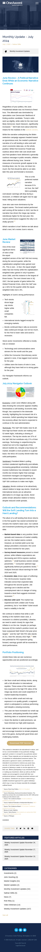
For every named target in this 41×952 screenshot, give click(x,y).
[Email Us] (25, 930)
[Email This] (32, 828)
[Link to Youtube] (20, 930)
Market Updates (11, 885)
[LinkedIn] (24, 828)
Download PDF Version (20, 743)
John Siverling (11, 877)
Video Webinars (12, 905)
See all (5, 915)
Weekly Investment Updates (17, 909)
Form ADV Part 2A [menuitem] (20, 943)
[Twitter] (20, 828)
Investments (10, 873)
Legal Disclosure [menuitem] (20, 945)
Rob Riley (9, 901)
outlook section (32, 130)
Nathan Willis (16, 44)
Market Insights (12, 881)
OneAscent (12, 940)
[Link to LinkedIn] (16, 930)
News (7, 897)
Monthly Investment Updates (20, 51)
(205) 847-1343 (32, 940)
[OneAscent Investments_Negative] (12, 3)
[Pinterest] (28, 828)
